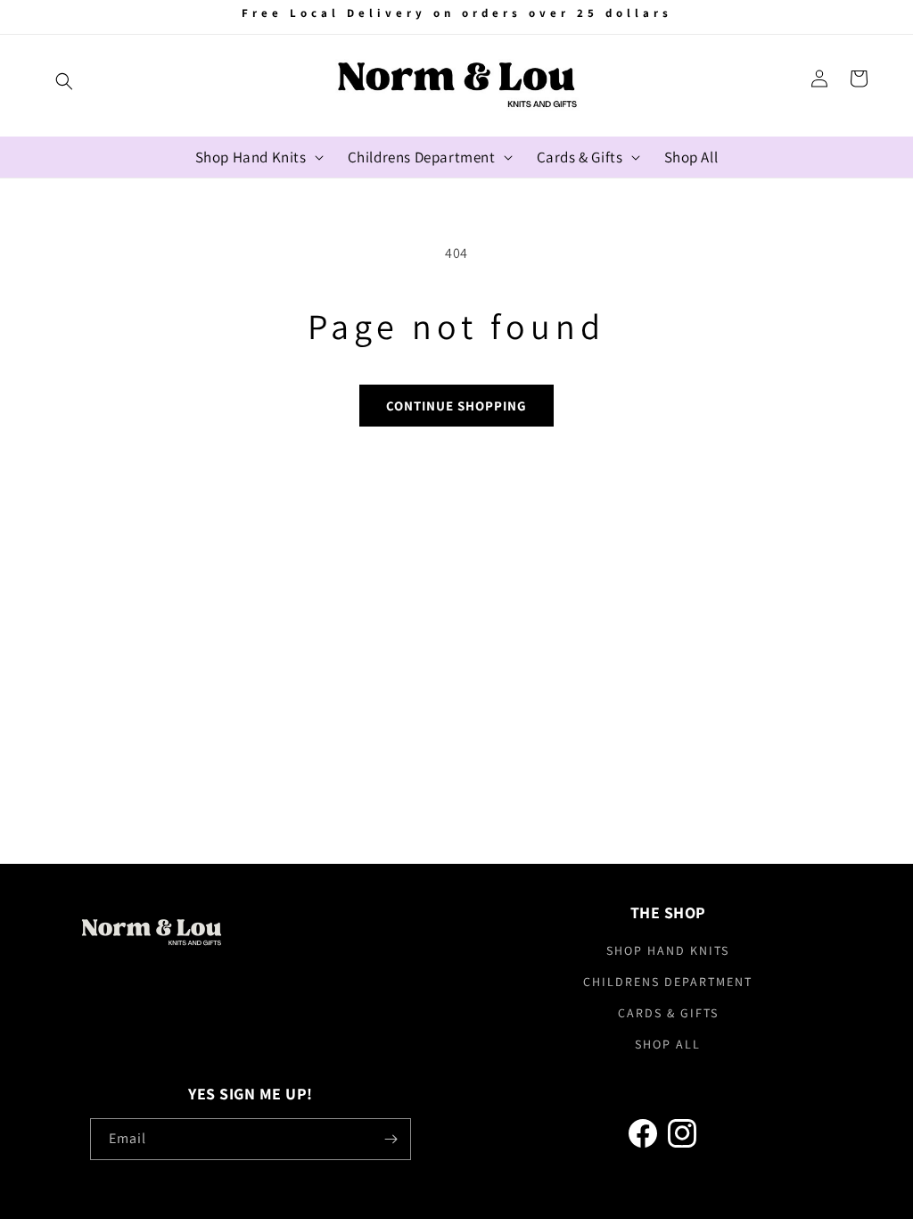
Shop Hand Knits (667, 950)
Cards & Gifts (668, 1013)
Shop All (668, 1044)
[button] (64, 81)
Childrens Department (668, 982)
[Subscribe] (390, 1139)
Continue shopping (456, 405)
